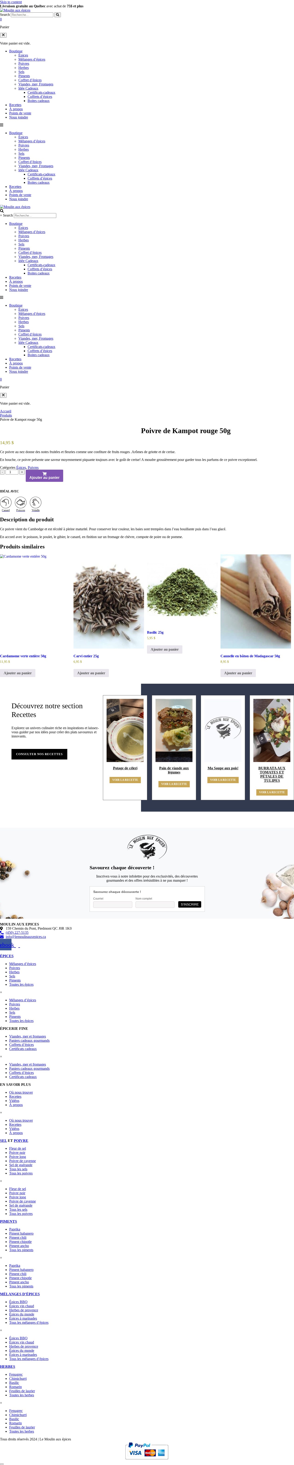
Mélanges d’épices (31, 59)
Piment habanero (21, 1233)
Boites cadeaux (39, 101)
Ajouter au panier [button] (18, 673)
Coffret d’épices (30, 80)
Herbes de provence (23, 1310)
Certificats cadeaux (23, 1049)
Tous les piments (21, 1250)
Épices (23, 55)
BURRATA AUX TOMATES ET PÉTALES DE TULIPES (272, 774)
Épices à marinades (23, 1318)
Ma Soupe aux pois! (223, 768)
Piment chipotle (20, 1242)
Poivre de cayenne (22, 1161)
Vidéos (14, 1101)
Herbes (23, 68)
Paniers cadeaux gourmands (29, 1040)
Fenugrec (16, 1374)
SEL (3, 1141)
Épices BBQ (18, 1302)
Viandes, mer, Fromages (35, 84)
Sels (21, 72)
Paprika (14, 1229)
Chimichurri (18, 1378)
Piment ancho (19, 1246)
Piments (24, 76)
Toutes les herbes (21, 1395)
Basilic (14, 1383)
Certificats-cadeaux (41, 92)
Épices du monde (21, 1314)
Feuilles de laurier (22, 1391)
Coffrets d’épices (40, 97)
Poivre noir (17, 1152)
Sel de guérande (20, 1165)
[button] (3, 35)
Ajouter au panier (44, 478)
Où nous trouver (21, 1092)
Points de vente (20, 113)
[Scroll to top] (2, 1464)
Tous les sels (18, 1169)
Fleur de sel (17, 1148)
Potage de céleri (125, 768)
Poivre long (17, 1157)
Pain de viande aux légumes (174, 770)
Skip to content (11, 2)
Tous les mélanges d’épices (28, 1322)
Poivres (23, 63)
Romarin (15, 1387)
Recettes (15, 105)
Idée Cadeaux (28, 88)
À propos (16, 109)
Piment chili (17, 1237)
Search (5, 15)
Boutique (16, 51)
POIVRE (21, 1141)
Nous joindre (18, 117)
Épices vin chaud (21, 1306)
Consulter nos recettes (39, 754)
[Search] (57, 14)
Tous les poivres (21, 1173)
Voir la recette (125, 780)
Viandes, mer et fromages (27, 1036)
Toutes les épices (21, 984)
